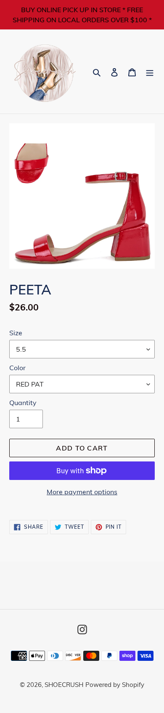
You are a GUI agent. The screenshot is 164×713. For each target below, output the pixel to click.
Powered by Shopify (114, 685)
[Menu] (150, 72)
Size (15, 333)
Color (17, 367)
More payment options (82, 492)
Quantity (23, 402)
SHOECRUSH (64, 685)
